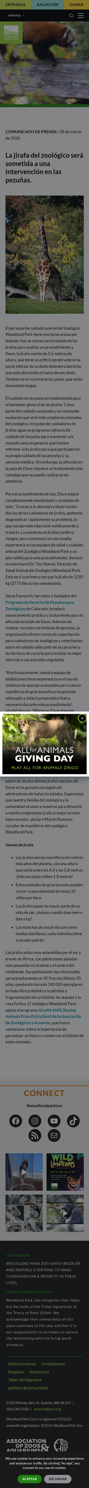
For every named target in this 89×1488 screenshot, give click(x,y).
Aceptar (29, 1479)
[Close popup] (82, 718)
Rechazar (58, 1479)
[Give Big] (44, 743)
